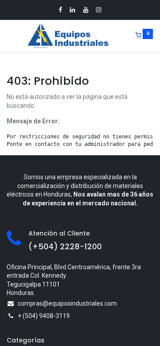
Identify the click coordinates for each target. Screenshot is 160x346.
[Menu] (7, 36)
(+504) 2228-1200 (65, 246)
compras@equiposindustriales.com (67, 303)
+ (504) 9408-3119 (44, 315)
